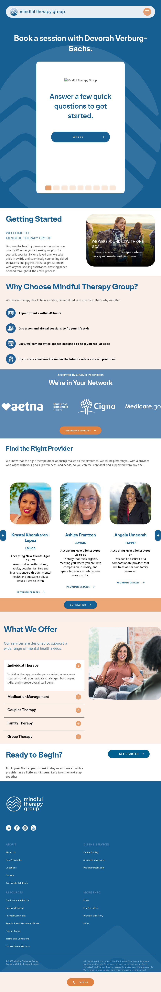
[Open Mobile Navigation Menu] (147, 12)
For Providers (90, 907)
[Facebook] (17, 828)
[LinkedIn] (8, 828)
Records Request (14, 907)
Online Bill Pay (91, 852)
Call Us (83, 982)
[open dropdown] (78, 665)
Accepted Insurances (94, 859)
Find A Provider (14, 859)
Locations (11, 867)
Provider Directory (93, 915)
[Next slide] (158, 535)
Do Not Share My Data (18, 946)
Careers (10, 875)
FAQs (86, 923)
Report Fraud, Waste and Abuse (22, 923)
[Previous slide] (3, 535)
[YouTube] (33, 828)
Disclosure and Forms (17, 900)
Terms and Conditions (17, 938)
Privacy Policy (13, 930)
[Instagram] (25, 828)
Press (86, 900)
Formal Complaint (16, 915)
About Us (11, 852)
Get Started (129, 754)
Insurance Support (78, 430)
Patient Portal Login (93, 867)
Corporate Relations (16, 882)
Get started (78, 604)
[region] (80, 535)
